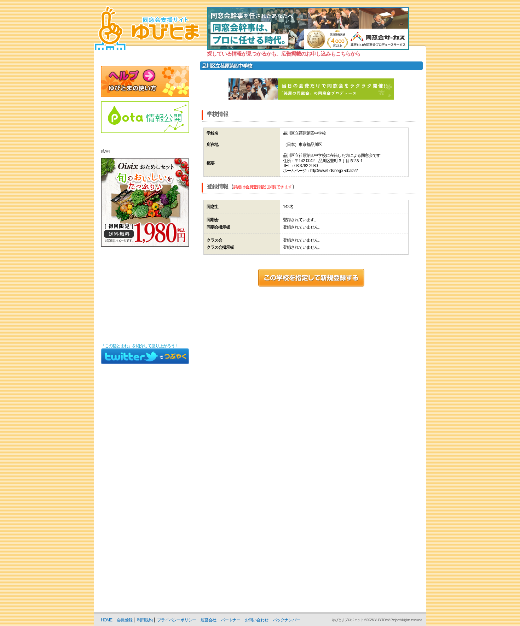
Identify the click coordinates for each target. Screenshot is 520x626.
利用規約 (144, 620)
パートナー (230, 620)
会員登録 (124, 620)
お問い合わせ (256, 620)
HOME (106, 620)
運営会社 (208, 620)
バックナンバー (286, 620)
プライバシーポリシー (176, 620)
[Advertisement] (145, 295)
